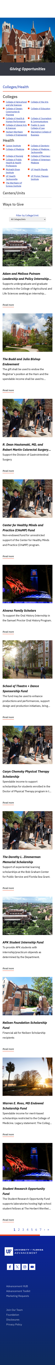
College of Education (40, 108)
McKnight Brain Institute (13, 171)
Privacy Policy (14, 1324)
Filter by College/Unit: (27, 215)
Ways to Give (13, 204)
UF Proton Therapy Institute (40, 177)
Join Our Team (14, 1310)
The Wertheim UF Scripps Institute (14, 184)
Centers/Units (14, 193)
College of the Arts (39, 102)
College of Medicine (15, 149)
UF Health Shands (39, 169)
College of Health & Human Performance (15, 120)
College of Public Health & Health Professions (14, 162)
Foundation (12, 1314)
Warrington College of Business (41, 133)
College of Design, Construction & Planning (14, 111)
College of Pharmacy (40, 156)
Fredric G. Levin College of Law (38, 126)
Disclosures (12, 1319)
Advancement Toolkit (18, 1291)
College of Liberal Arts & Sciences (16, 126)
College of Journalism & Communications (41, 120)
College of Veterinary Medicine (41, 161)
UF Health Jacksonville (12, 177)
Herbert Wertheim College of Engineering (16, 133)
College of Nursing (14, 156)
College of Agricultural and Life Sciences (16, 103)
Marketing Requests (17, 1296)
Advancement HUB (17, 1286)
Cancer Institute (13, 145)
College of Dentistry (40, 145)
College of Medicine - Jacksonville (40, 151)
